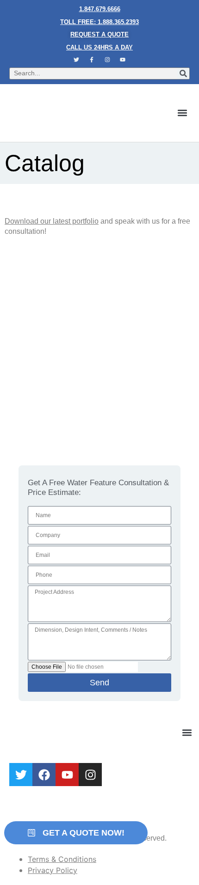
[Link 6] (92, 59)
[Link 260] (90, 774)
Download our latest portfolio (52, 221)
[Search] (183, 73)
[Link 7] (107, 59)
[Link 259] (67, 774)
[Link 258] (44, 774)
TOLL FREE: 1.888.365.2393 (99, 21)
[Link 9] (72, 113)
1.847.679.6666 (99, 9)
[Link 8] (123, 59)
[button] (182, 113)
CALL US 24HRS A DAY (99, 47)
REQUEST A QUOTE (99, 34)
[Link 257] (20, 774)
